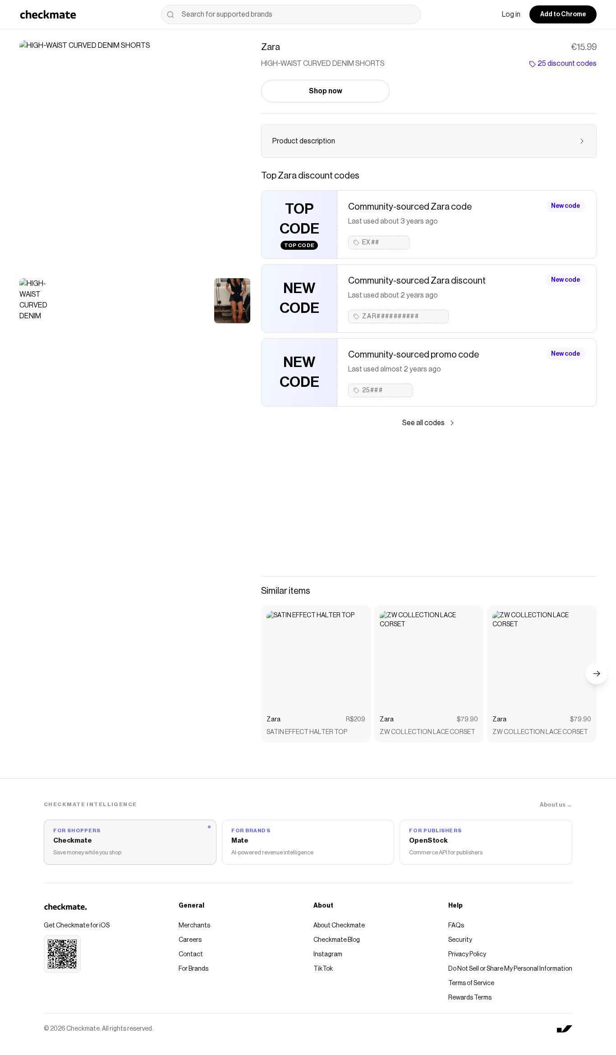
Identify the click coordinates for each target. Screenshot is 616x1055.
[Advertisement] (429, 502)
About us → (556, 804)
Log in (511, 14)
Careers (190, 940)
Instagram (327, 954)
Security (460, 940)
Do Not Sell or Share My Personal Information (510, 969)
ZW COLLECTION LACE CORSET (427, 732)
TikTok (323, 969)
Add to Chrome (563, 14)
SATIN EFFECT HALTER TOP (307, 732)
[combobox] (291, 14)
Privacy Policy (467, 954)
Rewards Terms (470, 998)
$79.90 (467, 719)
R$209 (355, 719)
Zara (273, 719)
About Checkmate (339, 925)
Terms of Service (471, 983)
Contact (191, 954)
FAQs (456, 925)
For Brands (193, 969)
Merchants (194, 925)
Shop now (325, 91)
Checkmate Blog (336, 940)
